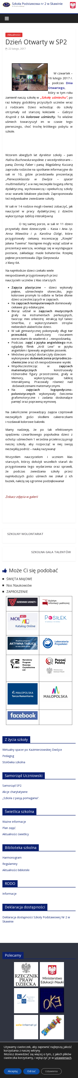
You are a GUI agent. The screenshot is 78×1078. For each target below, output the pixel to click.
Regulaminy (9, 864)
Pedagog (8, 756)
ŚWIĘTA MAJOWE (19, 579)
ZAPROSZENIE (17, 591)
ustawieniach (63, 1058)
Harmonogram (12, 857)
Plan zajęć (9, 828)
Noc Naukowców (19, 585)
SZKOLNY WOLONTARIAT (25, 534)
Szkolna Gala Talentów (51, 552)
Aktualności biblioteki (15, 870)
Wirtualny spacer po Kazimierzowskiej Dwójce (32, 750)
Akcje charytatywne (15, 792)
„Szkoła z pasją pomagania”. (20, 798)
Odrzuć (31, 1071)
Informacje (9, 894)
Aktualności (13, 34)
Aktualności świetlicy (15, 834)
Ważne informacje (14, 822)
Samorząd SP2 (11, 785)
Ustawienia (51, 1071)
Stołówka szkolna (13, 762)
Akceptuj (13, 1071)
